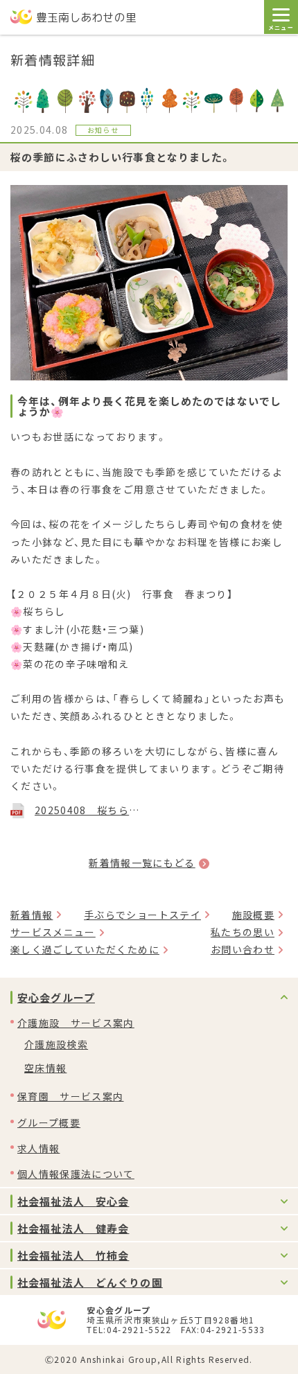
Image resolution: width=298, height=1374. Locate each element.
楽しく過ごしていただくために (84, 949)
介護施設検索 (56, 1044)
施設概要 (253, 915)
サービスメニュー (53, 932)
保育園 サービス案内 (70, 1096)
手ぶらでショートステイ (142, 915)
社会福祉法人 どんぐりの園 (90, 1282)
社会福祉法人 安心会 (73, 1201)
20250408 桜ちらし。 (88, 810)
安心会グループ (56, 997)
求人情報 (38, 1148)
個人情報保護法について (75, 1174)
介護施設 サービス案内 (75, 1023)
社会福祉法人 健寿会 (73, 1228)
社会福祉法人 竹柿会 (73, 1255)
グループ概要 (48, 1122)
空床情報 (45, 1068)
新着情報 (31, 915)
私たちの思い (242, 932)
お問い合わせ (242, 949)
